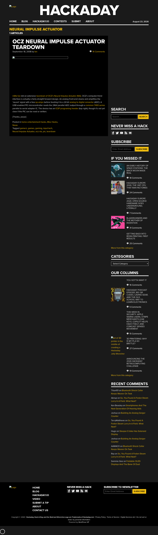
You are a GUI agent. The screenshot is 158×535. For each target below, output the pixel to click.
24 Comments (135, 192)
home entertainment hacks (34, 122)
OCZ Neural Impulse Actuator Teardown (58, 44)
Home (13, 21)
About (90, 21)
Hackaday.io (41, 21)
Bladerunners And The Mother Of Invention (137, 220)
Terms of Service (113, 517)
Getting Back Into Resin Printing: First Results (137, 236)
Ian (36, 51)
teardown (51, 131)
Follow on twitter (117, 133)
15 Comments (135, 333)
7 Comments (135, 213)
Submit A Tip (40, 502)
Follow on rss (126, 133)
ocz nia (39, 131)
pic (44, 131)
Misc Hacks (52, 122)
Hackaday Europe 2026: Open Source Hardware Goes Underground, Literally (137, 203)
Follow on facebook (113, 133)
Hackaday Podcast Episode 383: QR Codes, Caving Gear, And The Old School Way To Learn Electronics (137, 296)
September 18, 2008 (21, 51)
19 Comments (135, 371)
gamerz (23, 128)
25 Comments (135, 243)
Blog (24, 21)
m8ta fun (16, 96)
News (15, 125)
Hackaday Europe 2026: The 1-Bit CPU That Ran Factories (137, 185)
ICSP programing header (67, 108)
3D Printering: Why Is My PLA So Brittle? (137, 341)
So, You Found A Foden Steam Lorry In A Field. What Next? (127, 423)
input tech (47, 128)
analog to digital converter (82, 102)
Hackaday (79, 10)
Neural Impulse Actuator (23, 131)
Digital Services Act (128, 517)
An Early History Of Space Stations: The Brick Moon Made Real (137, 169)
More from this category (122, 248)
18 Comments (135, 178)
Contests (60, 21)
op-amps (39, 102)
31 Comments (135, 228)
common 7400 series (95, 105)
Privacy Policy (100, 517)
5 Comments (135, 307)
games (31, 128)
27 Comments (135, 348)
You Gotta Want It (137, 280)
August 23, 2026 (141, 21)
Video (36, 499)
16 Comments (98, 51)
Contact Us (40, 510)
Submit (76, 21)
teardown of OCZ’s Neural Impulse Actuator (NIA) (58, 96)
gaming (38, 128)
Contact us (130, 133)
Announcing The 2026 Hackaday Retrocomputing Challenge (136, 362)
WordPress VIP (83, 522)
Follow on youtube (121, 133)
